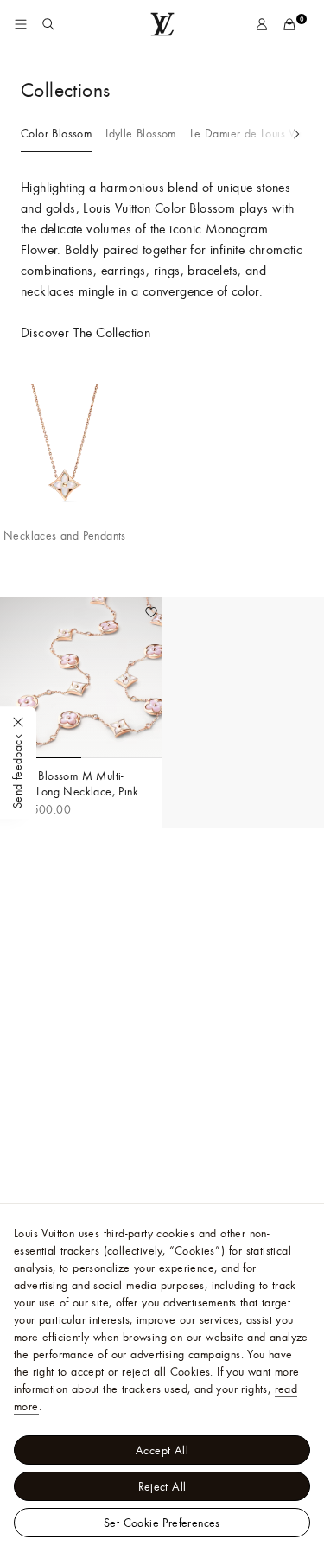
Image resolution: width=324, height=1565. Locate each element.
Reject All (162, 1486)
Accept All (162, 1450)
